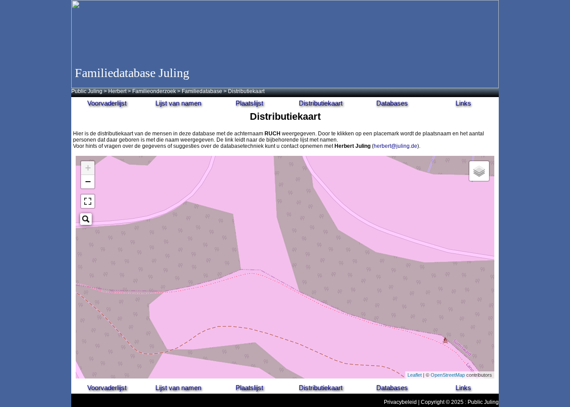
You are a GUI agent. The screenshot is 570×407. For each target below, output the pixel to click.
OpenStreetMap (448, 375)
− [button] (88, 181)
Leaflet (414, 375)
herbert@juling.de (395, 146)
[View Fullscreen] (87, 201)
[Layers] (479, 171)
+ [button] (88, 167)
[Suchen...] (86, 219)
